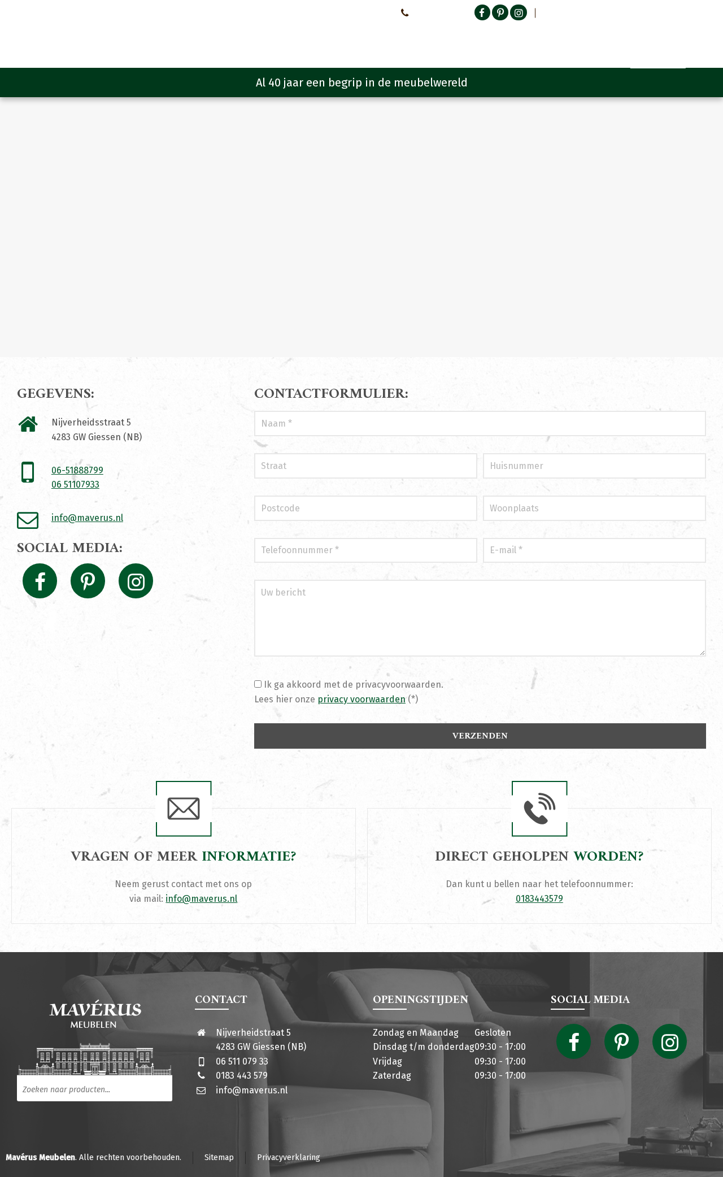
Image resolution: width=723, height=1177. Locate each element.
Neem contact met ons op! (344, 12)
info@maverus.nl (87, 518)
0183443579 (539, 898)
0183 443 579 (242, 1075)
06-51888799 (77, 470)
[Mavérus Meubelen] (112, 36)
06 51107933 (75, 484)
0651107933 (432, 12)
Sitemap (219, 1157)
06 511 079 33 (242, 1061)
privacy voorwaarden (361, 699)
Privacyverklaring (288, 1157)
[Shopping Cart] (698, 39)
